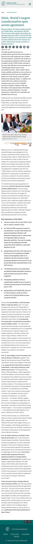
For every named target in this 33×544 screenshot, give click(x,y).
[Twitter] (13, 47)
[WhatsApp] (17, 47)
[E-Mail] (24, 47)
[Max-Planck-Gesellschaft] (9, 529)
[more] (15, 138)
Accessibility (26, 534)
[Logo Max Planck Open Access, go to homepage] (13, 3)
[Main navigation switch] (30, 4)
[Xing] (20, 47)
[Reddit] (10, 47)
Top (29, 522)
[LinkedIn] (6, 47)
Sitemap (16, 536)
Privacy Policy (14, 534)
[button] (30, 130)
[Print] (28, 47)
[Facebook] (2, 47)
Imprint (5, 534)
